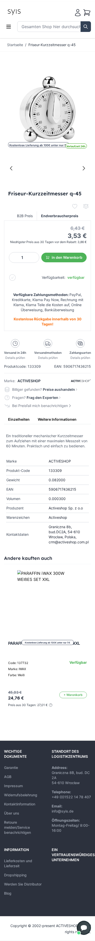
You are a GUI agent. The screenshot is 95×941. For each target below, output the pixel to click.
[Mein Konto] (78, 13)
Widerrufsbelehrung (20, 795)
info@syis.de (62, 811)
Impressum (13, 786)
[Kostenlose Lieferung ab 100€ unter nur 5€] (47, 600)
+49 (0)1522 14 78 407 (71, 797)
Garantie (11, 767)
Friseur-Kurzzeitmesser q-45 (52, 45)
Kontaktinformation (19, 804)
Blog (7, 893)
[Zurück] (11, 168)
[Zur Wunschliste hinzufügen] (75, 206)
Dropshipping (15, 875)
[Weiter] (84, 168)
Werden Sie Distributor (23, 884)
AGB (7, 776)
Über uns (11, 813)
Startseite (15, 45)
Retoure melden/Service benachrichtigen (17, 827)
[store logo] (25, 11)
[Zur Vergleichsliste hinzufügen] (86, 206)
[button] (84, 928)
